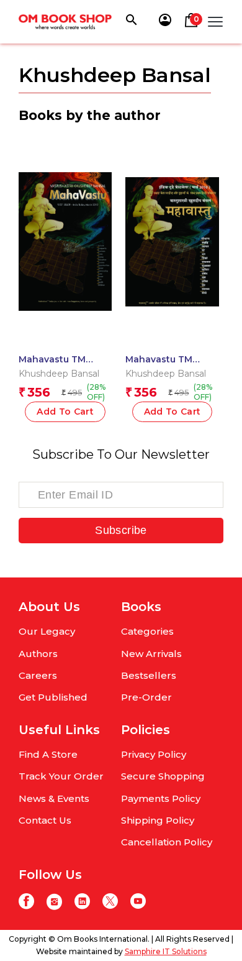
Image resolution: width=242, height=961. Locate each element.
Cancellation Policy (166, 842)
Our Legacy (47, 631)
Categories (147, 631)
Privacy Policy (153, 754)
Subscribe (120, 530)
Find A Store (48, 754)
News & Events (54, 798)
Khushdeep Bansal (59, 373)
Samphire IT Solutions (166, 951)
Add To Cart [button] (65, 411)
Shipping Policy (157, 820)
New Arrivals (151, 654)
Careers (38, 675)
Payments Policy (160, 798)
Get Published (53, 697)
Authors (38, 654)
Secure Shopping (163, 776)
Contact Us (45, 820)
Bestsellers (148, 675)
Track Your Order (61, 776)
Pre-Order (146, 697)
